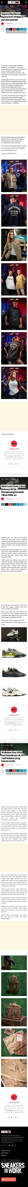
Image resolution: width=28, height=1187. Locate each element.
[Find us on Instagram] (1, 1145)
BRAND (7, 6)
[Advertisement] (14, 49)
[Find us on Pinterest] (9, 1145)
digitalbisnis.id (15, 1162)
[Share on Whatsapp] (17, 29)
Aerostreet (12, 6)
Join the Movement (9, 1179)
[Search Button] (26, 2)
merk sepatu (10, 457)
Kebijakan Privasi (5, 1150)
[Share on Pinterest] (14, 29)
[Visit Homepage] (14, 2)
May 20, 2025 (19, 765)
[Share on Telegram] (24, 29)
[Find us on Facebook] (4, 1145)
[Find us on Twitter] (6, 1145)
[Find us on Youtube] (12, 1145)
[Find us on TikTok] (15, 1145)
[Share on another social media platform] (16, 32)
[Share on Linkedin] (21, 29)
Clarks (11, 745)
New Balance (13, 479)
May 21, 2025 (19, 23)
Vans (15, 458)
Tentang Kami (4, 1153)
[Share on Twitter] (10, 29)
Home (2, 6)
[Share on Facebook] (7, 29)
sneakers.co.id (9, 23)
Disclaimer (4, 1155)
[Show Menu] (2, 2)
